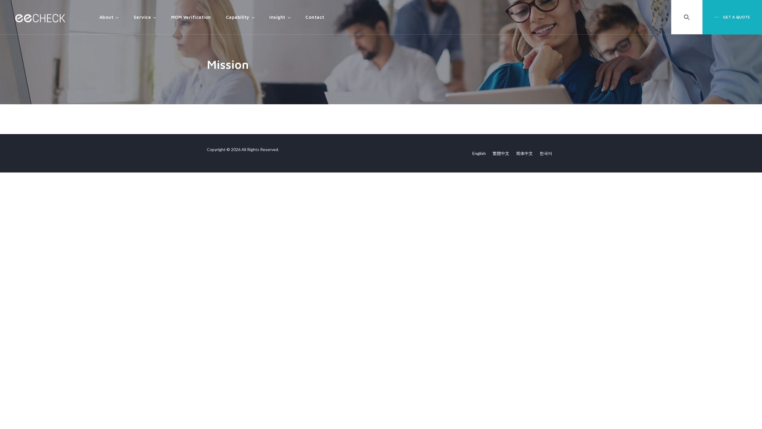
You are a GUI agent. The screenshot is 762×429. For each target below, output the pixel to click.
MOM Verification (191, 17)
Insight (277, 17)
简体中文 (524, 153)
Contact (314, 17)
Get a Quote (736, 17)
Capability (237, 17)
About (106, 17)
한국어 (546, 153)
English (479, 153)
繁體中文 (501, 153)
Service (142, 17)
